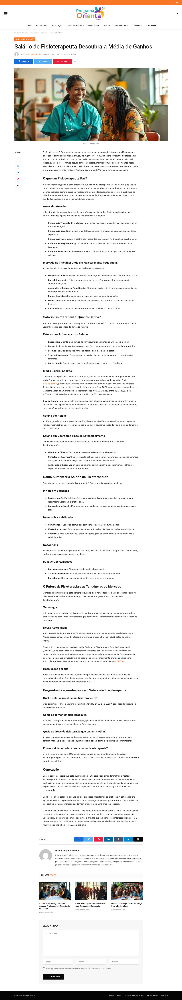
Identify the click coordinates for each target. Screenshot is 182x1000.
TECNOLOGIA (121, 25)
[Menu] (5, 13)
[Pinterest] (17, 178)
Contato (164, 995)
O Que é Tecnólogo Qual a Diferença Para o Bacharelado (126, 904)
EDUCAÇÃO (57, 25)
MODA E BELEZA (76, 25)
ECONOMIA (41, 25)
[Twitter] (17, 165)
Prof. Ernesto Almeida (32, 54)
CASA (29, 25)
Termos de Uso (152, 995)
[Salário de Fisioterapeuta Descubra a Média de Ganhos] (91, 104)
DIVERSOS (151, 25)
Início (111, 995)
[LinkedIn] (17, 172)
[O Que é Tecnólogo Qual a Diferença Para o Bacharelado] (127, 891)
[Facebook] (17, 159)
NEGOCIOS (93, 25)
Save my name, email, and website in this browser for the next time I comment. (79, 968)
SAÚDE (106, 25)
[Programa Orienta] (91, 13)
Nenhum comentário (67, 54)
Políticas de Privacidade (133, 995)
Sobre (119, 995)
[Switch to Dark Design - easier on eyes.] (173, 2)
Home (16, 33)
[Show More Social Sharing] (75, 61)
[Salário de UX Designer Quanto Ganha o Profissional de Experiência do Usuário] (55, 891)
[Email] (17, 185)
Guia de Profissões (25, 39)
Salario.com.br (50, 383)
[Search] (177, 2)
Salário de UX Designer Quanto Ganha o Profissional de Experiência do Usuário (54, 906)
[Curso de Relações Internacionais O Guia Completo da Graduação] (91, 891)
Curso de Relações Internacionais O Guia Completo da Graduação (90, 904)
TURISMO (136, 25)
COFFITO (119, 661)
